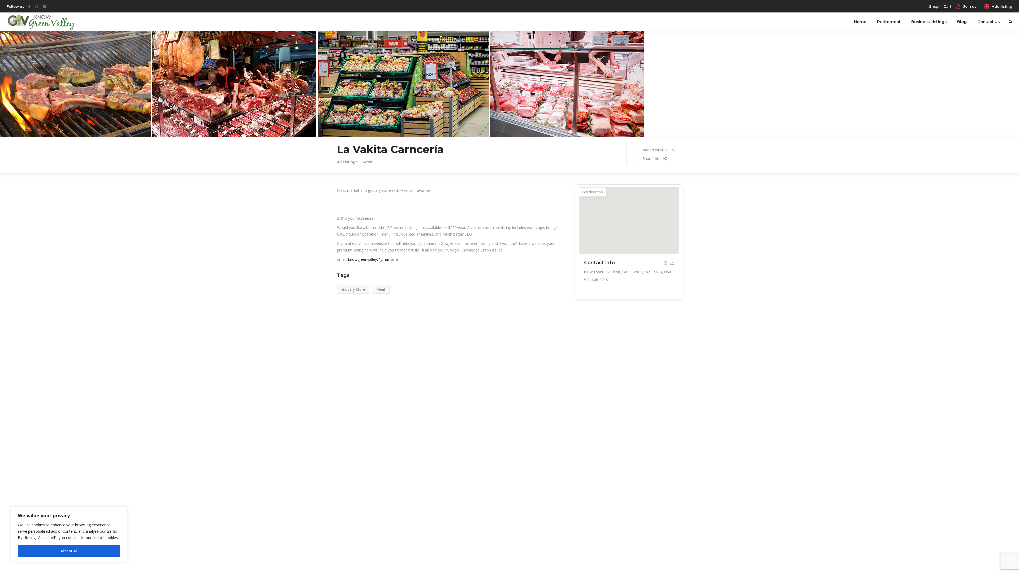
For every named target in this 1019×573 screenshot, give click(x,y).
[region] (69, 534)
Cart (947, 6)
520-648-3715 (596, 279)
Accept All (69, 550)
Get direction (592, 191)
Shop (934, 6)
